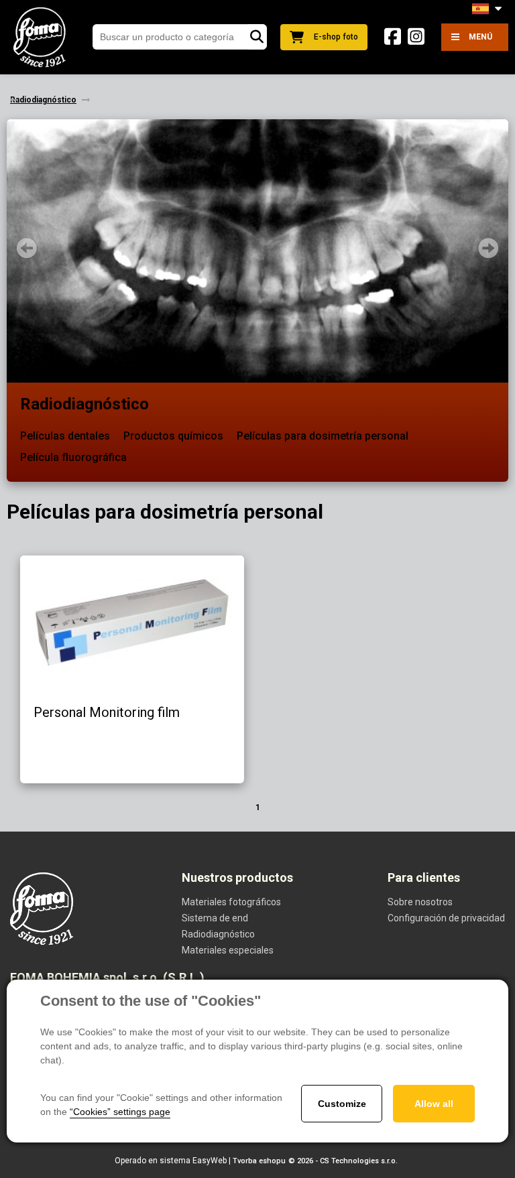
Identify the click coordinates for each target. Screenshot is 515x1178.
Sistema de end (215, 918)
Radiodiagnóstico (84, 404)
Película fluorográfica (73, 457)
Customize (342, 1103)
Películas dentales (65, 436)
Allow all (433, 1103)
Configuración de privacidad (446, 918)
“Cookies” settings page (120, 1111)
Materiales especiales (228, 950)
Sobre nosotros (420, 902)
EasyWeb (209, 1160)
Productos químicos (173, 436)
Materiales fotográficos (231, 902)
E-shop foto (336, 37)
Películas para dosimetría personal (322, 436)
